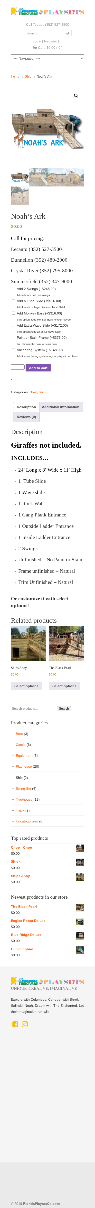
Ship (28, 76)
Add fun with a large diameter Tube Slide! (41, 307)
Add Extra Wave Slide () (42, 325)
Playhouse (27, 766)
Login (37, 41)
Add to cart (38, 368)
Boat (33, 392)
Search (64, 708)
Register (50, 41)
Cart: (50, 47)
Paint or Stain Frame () (42, 337)
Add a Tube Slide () (39, 301)
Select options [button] (26, 686)
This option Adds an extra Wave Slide (39, 331)
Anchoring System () (40, 350)
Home (15, 76)
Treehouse (28, 799)
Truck (23, 810)
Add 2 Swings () (36, 289)
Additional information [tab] (60, 407)
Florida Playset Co (47, 10)
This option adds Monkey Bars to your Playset (44, 319)
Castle (23, 745)
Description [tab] (26, 407)
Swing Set (26, 788)
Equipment (27, 755)
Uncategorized (30, 821)
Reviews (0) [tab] (26, 417)
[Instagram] (24, 1025)
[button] (76, 95)
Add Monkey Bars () (39, 313)
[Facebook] (15, 1025)
